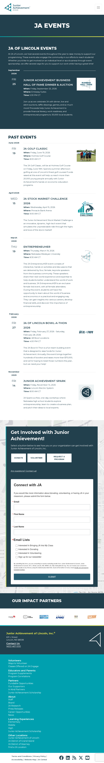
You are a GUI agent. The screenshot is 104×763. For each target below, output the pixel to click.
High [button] (10, 728)
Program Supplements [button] (20, 673)
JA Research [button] (14, 706)
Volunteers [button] (14, 660)
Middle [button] (11, 725)
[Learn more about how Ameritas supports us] (12, 617)
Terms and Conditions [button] (22, 756)
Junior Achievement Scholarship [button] (24, 692)
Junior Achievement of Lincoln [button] (23, 738)
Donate (18, 458)
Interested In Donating (28, 549)
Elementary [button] (14, 722)
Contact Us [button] (13, 643)
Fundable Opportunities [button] (20, 683)
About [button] (11, 697)
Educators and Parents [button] (22, 670)
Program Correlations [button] (19, 676)
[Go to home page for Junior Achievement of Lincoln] (21, 7)
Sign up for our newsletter (29, 556)
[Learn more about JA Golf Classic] (86, 155)
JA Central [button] (42, 760)
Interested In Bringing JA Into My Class (35, 545)
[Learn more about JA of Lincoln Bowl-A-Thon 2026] (86, 331)
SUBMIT (52, 576)
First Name (19, 514)
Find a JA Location (17, 747)
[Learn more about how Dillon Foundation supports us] (44, 617)
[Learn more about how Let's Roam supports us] (92, 617)
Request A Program (59, 457)
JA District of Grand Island (21, 741)
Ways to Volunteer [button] (17, 663)
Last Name (19, 527)
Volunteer (36, 458)
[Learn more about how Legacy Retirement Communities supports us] (76, 617)
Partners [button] (13, 681)
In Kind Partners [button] (16, 689)
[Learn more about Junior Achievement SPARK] (86, 393)
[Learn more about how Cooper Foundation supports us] (28, 617)
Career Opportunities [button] (19, 712)
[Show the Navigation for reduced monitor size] (98, 7)
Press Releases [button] (15, 709)
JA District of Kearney (19, 744)
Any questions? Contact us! (24, 471)
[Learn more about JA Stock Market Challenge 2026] (86, 208)
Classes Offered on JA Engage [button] (23, 666)
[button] (62, 758)
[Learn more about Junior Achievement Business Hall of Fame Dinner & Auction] (86, 84)
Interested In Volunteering (29, 553)
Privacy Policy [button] (39, 756)
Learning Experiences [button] (21, 719)
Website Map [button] (30, 760)
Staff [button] (10, 699)
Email (16, 502)
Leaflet (76, 592)
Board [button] (11, 702)
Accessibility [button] (17, 760)
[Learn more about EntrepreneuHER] (86, 256)
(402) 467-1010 (13, 646)
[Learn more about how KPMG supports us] (60, 617)
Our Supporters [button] (16, 686)
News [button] (11, 715)
